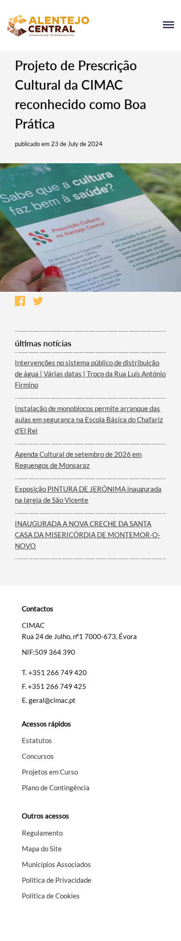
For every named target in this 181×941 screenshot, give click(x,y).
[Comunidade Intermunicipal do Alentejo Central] (48, 25)
